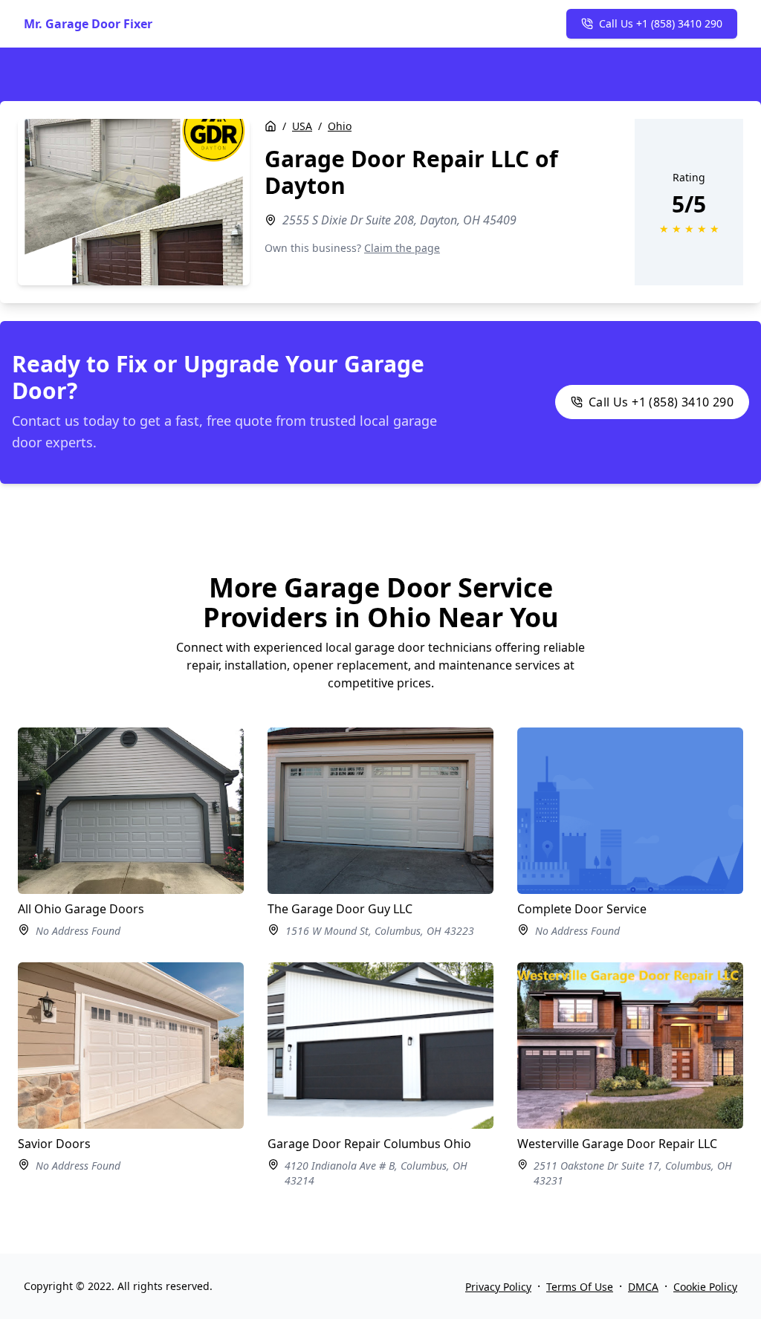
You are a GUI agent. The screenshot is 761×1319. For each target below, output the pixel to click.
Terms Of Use (579, 1287)
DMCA (643, 1287)
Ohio (340, 126)
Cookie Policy (705, 1287)
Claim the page (402, 248)
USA (302, 126)
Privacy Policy (498, 1287)
